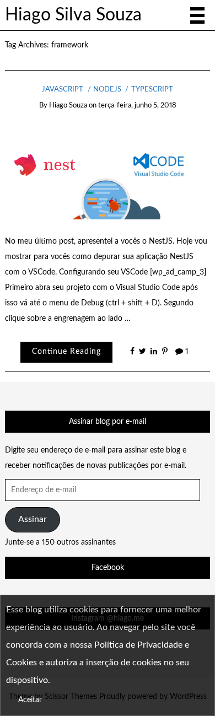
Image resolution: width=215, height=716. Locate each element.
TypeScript (152, 89)
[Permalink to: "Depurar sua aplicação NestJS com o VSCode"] (108, 172)
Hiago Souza (68, 105)
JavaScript (62, 89)
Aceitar (30, 700)
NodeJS (107, 89)
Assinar (32, 519)
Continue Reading (66, 352)
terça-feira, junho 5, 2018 (137, 105)
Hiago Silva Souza (73, 15)
